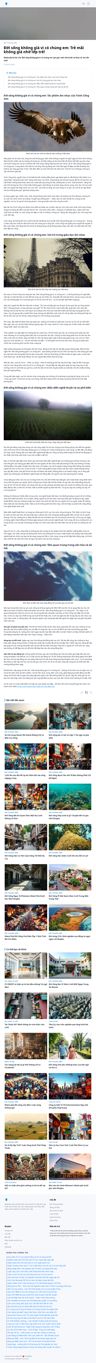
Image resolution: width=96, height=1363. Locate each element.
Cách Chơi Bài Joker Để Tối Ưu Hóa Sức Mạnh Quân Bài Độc (30, 1280)
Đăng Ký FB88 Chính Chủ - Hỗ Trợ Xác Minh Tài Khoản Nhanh (31, 1341)
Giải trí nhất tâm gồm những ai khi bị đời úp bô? (25, 1187)
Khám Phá (54, 1220)
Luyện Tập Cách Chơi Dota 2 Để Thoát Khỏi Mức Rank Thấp (30, 1271)
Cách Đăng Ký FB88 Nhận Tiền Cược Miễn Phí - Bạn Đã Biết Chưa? (33, 1335)
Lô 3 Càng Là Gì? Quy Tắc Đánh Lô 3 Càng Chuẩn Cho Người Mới (32, 1309)
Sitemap (8, 1247)
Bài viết (7, 1237)
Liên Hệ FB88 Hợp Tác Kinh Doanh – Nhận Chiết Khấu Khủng (31, 1298)
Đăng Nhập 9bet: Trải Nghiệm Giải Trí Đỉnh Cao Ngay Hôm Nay (32, 1268)
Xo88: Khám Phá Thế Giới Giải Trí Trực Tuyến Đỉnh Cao (28, 1263)
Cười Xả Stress (55, 1102)
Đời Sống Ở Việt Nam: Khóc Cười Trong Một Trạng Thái (68, 897)
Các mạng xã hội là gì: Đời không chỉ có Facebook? (23, 1066)
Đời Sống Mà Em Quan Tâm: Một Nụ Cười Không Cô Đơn (23, 817)
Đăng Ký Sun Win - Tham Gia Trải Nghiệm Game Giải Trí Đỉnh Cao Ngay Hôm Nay (39, 1286)
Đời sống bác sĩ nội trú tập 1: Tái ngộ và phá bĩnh (69, 736)
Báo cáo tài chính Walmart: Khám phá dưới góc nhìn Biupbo (68, 1187)
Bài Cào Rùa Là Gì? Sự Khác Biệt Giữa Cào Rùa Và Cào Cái (29, 1306)
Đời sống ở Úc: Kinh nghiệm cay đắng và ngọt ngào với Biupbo (69, 937)
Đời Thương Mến (10, 43)
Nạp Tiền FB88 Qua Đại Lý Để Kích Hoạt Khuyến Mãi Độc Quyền (32, 1295)
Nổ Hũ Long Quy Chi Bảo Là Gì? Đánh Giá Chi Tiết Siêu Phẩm (31, 1318)
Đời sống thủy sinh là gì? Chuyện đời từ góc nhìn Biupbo (69, 817)
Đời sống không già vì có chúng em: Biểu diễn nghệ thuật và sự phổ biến (36, 83)
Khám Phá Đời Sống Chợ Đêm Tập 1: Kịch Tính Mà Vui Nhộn (25, 937)
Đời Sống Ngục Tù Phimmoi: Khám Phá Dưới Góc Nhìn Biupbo (25, 897)
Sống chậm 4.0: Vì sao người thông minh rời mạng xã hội (29, 1257)
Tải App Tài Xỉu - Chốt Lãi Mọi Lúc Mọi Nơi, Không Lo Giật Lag (31, 1332)
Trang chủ (9, 1230)
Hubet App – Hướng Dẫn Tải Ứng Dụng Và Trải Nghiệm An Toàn (32, 1344)
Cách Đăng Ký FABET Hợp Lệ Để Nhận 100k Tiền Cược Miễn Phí (32, 1312)
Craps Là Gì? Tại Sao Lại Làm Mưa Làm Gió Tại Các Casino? (30, 1274)
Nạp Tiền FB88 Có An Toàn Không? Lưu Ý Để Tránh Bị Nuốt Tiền (32, 1292)
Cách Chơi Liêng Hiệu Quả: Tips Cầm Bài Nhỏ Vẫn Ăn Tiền (30, 1303)
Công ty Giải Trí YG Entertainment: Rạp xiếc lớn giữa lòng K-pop (68, 1106)
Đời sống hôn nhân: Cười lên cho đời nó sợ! (68, 855)
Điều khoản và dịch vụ (13, 1240)
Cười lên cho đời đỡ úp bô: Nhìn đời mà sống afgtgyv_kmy (25, 776)
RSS (6, 1243)
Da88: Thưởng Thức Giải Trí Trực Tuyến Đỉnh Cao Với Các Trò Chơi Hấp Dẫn (36, 1266)
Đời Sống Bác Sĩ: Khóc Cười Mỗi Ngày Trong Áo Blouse (69, 985)
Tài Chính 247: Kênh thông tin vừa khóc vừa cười (24, 1026)
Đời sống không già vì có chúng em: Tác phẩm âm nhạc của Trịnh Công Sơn (37, 77)
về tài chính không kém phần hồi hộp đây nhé (35, 686)
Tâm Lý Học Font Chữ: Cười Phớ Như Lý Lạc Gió (68, 1146)
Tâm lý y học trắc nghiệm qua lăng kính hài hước (68, 1026)
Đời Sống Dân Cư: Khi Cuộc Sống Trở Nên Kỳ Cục (24, 857)
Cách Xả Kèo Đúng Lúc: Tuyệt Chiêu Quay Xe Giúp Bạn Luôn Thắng (33, 1327)
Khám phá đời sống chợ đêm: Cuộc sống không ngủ (23, 1106)
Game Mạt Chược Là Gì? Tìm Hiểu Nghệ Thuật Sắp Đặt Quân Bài (32, 1315)
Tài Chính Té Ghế (11, 981)
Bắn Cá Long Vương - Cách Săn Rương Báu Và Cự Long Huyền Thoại (34, 1289)
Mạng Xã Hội (10, 1062)
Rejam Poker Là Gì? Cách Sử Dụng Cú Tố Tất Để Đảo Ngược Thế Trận (34, 1283)
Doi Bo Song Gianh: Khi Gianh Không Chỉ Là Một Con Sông (24, 736)
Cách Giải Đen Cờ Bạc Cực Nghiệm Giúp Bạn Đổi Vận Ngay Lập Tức (33, 1277)
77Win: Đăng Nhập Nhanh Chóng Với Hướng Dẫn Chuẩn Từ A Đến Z (34, 1347)
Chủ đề (7, 1234)
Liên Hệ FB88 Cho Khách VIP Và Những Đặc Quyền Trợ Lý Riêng (32, 1300)
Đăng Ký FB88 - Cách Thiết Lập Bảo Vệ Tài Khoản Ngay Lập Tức (31, 1338)
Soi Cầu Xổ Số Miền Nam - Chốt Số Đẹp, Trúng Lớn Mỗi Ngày (31, 1330)
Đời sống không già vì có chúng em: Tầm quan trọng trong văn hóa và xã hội (38, 87)
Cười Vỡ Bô (53, 1021)
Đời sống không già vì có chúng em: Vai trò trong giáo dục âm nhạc (34, 80)
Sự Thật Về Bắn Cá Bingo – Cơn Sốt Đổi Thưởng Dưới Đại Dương (32, 1321)
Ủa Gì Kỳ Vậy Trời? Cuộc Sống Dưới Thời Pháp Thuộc (25, 1146)
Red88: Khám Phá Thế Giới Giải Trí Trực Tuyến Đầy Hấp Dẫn (30, 1260)
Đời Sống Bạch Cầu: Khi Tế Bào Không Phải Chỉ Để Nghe (70, 776)
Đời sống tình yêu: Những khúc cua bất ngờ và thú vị (69, 1066)
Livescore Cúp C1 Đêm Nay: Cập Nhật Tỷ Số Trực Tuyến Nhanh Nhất (34, 1324)
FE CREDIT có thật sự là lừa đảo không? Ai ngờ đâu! (26, 985)
